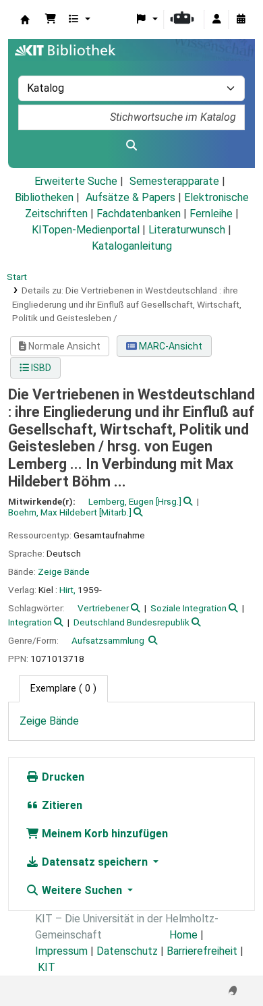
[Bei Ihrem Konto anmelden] (216, 19)
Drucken (61, 777)
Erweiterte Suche (75, 181)
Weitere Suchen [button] (82, 890)
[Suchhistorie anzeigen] (240, 19)
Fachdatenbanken (138, 213)
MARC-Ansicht (169, 346)
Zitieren (60, 805)
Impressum (61, 951)
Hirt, (67, 589)
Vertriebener (103, 608)
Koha (25, 19)
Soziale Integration (188, 608)
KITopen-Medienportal (86, 229)
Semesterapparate (174, 181)
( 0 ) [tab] (63, 688)
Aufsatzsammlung (107, 640)
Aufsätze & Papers (130, 197)
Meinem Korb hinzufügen (103, 833)
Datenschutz (127, 951)
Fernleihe (211, 213)
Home (183, 934)
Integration (30, 622)
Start (17, 276)
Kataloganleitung (132, 246)
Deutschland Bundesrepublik (131, 622)
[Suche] (131, 146)
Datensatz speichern (94, 862)
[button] (50, 19)
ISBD (40, 367)
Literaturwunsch (186, 229)
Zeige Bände (64, 571)
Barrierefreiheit (202, 951)
